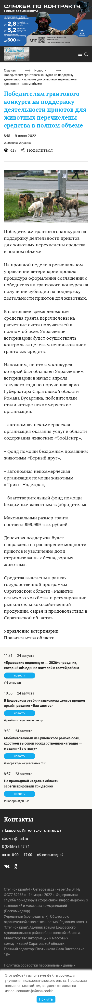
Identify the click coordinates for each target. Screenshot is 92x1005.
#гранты (25, 143)
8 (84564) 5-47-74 (15, 847)
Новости (40, 70)
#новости (11, 143)
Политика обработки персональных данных (39, 965)
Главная (10, 70)
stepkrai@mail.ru (15, 839)
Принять (46, 999)
